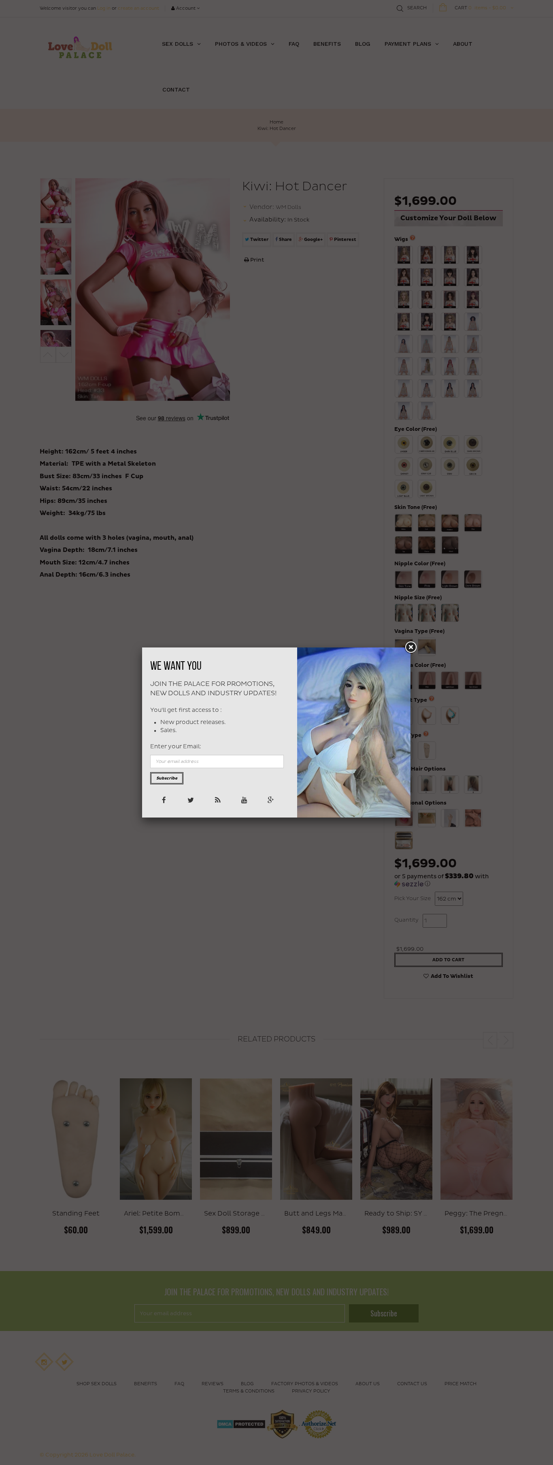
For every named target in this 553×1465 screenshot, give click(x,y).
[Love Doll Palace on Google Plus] (270, 799)
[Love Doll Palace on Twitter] (190, 799)
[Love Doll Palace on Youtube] (243, 799)
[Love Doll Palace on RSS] (217, 799)
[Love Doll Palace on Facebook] (163, 799)
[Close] (410, 647)
